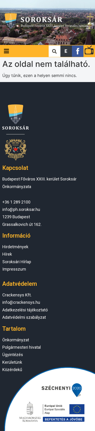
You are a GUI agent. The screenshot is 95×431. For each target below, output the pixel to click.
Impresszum (14, 269)
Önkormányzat (15, 339)
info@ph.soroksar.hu (21, 209)
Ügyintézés (12, 354)
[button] (66, 51)
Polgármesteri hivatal (21, 347)
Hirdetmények (15, 246)
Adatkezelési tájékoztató (25, 309)
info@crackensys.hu (21, 302)
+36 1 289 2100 (16, 202)
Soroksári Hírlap (16, 261)
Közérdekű (12, 369)
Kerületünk (12, 362)
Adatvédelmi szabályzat (24, 317)
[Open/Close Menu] (6, 51)
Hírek (7, 254)
